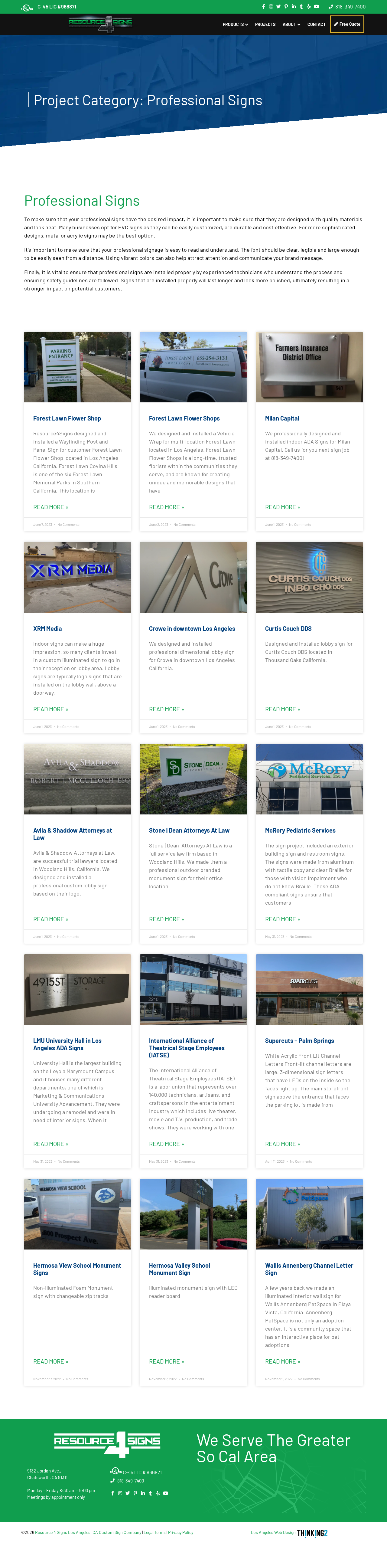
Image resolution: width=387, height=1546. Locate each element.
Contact (316, 24)
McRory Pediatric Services (300, 830)
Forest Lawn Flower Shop (67, 418)
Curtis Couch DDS (288, 628)
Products (233, 24)
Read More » (51, 506)
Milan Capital (282, 418)
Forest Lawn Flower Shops (184, 418)
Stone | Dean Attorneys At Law (189, 830)
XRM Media (47, 628)
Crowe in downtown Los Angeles (192, 628)
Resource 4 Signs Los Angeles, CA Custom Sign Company (88, 1532)
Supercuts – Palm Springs (299, 1040)
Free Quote (350, 24)
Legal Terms (155, 1532)
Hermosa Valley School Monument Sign (179, 1269)
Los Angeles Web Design (273, 1532)
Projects (265, 24)
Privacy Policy (180, 1532)
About (289, 24)
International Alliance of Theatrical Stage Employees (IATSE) (187, 1048)
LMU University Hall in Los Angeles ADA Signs (67, 1044)
